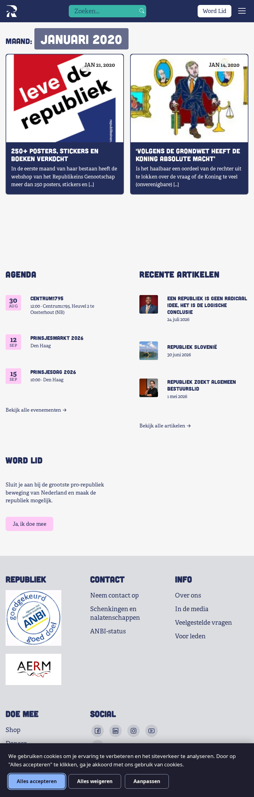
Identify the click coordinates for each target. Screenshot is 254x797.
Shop (13, 730)
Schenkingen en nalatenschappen (115, 613)
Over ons (188, 595)
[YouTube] (151, 731)
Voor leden (190, 636)
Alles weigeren (94, 781)
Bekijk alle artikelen (162, 426)
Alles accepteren (37, 781)
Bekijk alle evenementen (33, 410)
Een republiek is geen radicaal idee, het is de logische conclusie (207, 305)
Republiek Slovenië (192, 347)
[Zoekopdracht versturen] (142, 11)
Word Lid (214, 11)
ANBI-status (108, 631)
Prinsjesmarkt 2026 (56, 338)
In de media (191, 609)
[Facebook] (97, 731)
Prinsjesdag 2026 (53, 372)
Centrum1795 (47, 298)
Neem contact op (114, 595)
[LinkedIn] (115, 731)
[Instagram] (133, 731)
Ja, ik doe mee (29, 524)
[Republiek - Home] (12, 11)
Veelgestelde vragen (203, 623)
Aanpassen (147, 781)
